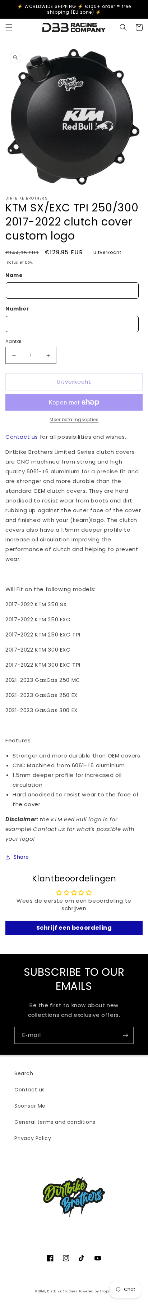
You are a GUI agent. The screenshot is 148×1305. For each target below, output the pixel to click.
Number (17, 308)
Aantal (13, 341)
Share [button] (21, 857)
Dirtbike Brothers (62, 1291)
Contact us (21, 437)
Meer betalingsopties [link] (74, 419)
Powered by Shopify (96, 1291)
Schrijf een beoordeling (74, 928)
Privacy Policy (32, 1138)
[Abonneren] (125, 1035)
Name (14, 275)
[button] (9, 27)
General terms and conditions (55, 1122)
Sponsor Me (30, 1105)
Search (23, 1073)
